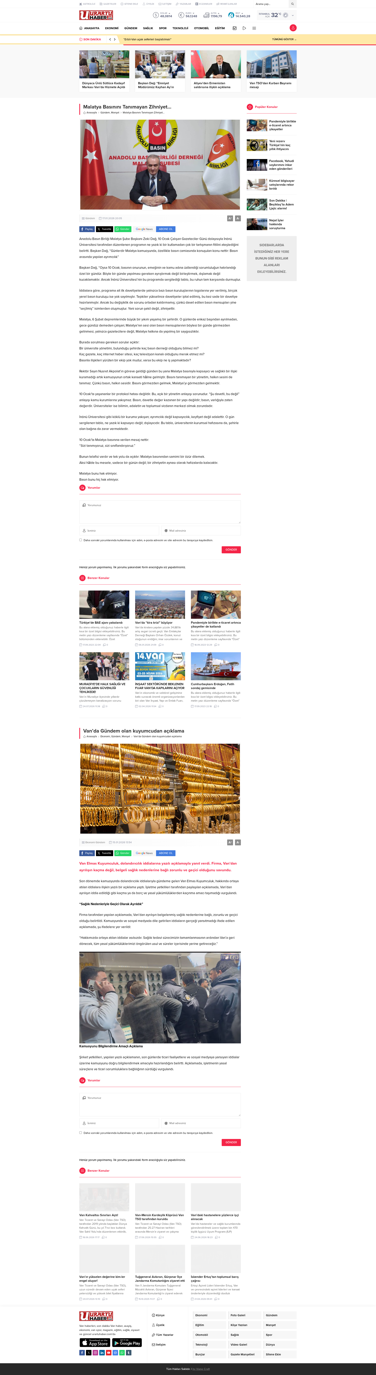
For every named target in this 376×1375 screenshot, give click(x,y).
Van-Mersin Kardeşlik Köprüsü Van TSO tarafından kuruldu (159, 1217)
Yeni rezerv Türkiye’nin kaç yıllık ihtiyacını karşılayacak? (279, 147)
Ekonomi (105, 736)
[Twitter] (88, 1352)
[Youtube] (108, 1352)
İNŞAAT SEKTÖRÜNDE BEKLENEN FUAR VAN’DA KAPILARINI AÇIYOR (159, 686)
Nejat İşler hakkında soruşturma (277, 224)
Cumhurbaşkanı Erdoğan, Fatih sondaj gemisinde (212, 686)
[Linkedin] (102, 1352)
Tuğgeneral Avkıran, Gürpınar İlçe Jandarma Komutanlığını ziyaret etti (160, 1279)
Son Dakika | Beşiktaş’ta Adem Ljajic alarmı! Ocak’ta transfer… (281, 206)
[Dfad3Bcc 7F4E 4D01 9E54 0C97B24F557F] (160, 1040)
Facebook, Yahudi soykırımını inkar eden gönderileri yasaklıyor (281, 167)
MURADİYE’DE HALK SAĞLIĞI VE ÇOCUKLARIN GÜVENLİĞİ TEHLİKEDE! (102, 688)
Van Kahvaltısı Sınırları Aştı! (98, 1215)
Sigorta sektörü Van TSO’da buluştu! (147, 39)
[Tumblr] (128, 1352)
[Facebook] (82, 1352)
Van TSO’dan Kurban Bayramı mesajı (270, 85)
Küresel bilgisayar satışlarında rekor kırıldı (282, 185)
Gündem (105, 112)
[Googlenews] (115, 1352)
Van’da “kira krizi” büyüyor (154, 623)
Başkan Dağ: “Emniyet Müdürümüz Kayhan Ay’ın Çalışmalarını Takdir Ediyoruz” (159, 87)
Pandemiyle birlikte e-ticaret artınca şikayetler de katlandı (216, 625)
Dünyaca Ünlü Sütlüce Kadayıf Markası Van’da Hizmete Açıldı (103, 85)
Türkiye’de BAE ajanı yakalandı (101, 623)
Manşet (115, 112)
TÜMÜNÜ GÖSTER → (284, 39)
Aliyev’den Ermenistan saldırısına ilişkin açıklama (212, 85)
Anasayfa (92, 112)
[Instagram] (95, 1352)
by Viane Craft (201, 1369)
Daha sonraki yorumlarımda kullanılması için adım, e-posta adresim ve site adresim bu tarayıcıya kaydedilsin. (148, 540)
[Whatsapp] (122, 1352)
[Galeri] (235, 28)
